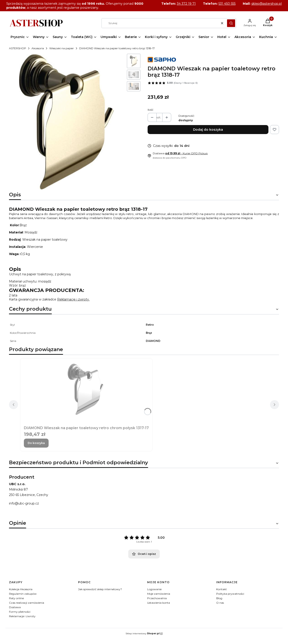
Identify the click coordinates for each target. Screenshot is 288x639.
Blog (219, 598)
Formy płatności (19, 611)
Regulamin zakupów (23, 593)
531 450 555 (227, 4)
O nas (220, 602)
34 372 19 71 (186, 4)
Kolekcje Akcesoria (20, 589)
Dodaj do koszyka (208, 130)
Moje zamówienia (158, 593)
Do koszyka (36, 443)
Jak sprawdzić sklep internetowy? (100, 589)
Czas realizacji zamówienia (26, 602)
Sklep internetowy (143, 633)
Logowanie (154, 589)
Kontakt (221, 589)
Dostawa (15, 607)
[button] (231, 23)
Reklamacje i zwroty (22, 616)
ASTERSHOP (17, 48)
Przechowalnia (157, 598)
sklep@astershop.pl (266, 4)
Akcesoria (38, 48)
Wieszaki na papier (61, 48)
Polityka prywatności (230, 593)
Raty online (16, 598)
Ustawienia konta (158, 602)
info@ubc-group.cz (24, 503)
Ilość (150, 109)
